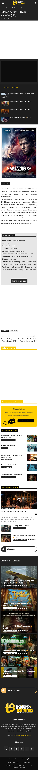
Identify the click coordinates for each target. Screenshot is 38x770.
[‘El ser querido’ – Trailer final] (19, 500)
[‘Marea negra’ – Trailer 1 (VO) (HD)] (5, 111)
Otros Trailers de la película (9, 87)
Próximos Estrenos (13, 690)
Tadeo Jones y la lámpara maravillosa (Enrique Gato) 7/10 (17, 604)
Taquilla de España (6, 459)
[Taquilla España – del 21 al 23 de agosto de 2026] (32, 457)
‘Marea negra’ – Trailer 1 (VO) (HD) (20, 109)
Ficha (3, 121)
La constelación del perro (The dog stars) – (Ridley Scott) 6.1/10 (19, 582)
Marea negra (13, 330)
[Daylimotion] (6, 748)
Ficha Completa (19, 281)
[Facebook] (11, 749)
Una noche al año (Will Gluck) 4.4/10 (18, 651)
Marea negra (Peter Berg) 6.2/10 (20, 117)
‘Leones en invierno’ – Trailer (10, 465)
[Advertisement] (19, 40)
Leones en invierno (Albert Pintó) (11, 474)
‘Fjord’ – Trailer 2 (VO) (8, 445)
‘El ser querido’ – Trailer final (14, 511)
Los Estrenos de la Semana (8, 440)
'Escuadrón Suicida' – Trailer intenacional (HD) (28, 340)
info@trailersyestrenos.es (22, 735)
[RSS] (22, 749)
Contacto (17, 759)
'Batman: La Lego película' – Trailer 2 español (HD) (10, 340)
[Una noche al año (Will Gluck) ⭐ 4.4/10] (19, 645)
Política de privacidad (14, 762)
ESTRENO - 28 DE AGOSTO (19, 539)
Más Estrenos (11, 549)
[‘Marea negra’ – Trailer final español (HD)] (5, 95)
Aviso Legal (25, 759)
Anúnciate (10, 759)
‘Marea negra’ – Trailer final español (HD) (22, 93)
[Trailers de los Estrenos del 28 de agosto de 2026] (32, 438)
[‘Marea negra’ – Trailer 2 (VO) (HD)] (5, 103)
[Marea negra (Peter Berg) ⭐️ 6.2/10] (5, 119)
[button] (35, 2)
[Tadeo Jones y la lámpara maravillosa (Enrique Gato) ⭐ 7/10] (19, 599)
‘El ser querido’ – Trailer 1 (21, 526)
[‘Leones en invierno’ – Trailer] (32, 467)
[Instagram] (16, 749)
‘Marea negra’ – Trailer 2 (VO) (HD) (20, 101)
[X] (27, 749)
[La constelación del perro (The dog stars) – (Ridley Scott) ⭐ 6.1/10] (19, 577)
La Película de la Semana (10, 487)
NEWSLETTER (26, 762)
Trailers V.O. (5, 105)
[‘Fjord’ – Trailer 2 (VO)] (32, 448)
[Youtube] (32, 749)
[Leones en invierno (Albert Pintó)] (32, 477)
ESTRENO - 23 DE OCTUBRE (8, 477)
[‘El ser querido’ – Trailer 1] (6, 528)
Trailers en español (4, 97)
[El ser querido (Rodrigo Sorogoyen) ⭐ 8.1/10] (6, 538)
